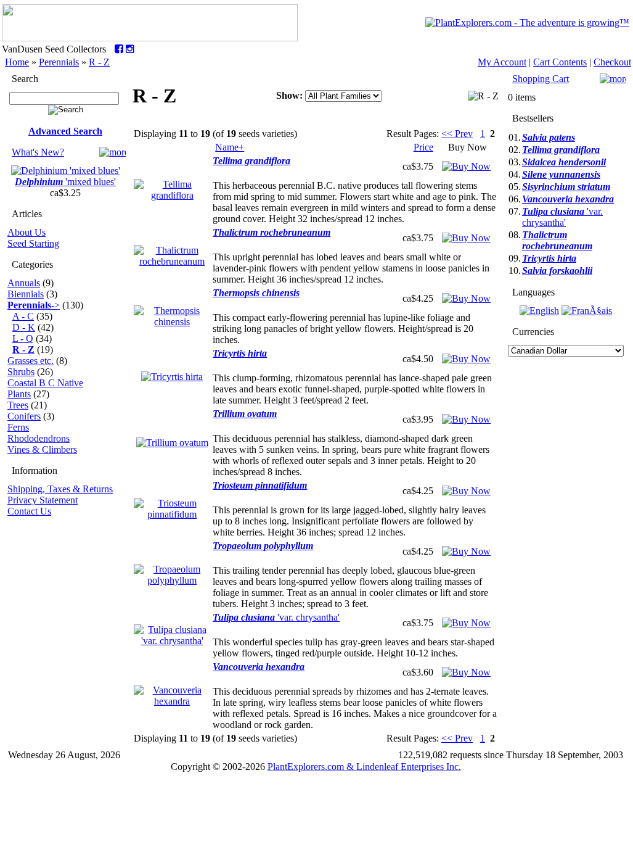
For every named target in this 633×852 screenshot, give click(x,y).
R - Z (99, 62)
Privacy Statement (42, 500)
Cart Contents (560, 62)
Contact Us (29, 511)
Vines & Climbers (42, 449)
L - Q (22, 338)
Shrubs (21, 371)
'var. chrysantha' (276, 617)
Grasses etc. (30, 360)
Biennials (25, 294)
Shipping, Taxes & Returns (60, 489)
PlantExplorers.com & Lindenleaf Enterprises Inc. (364, 766)
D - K (23, 327)
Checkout (612, 62)
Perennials (59, 62)
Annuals (23, 283)
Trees (17, 405)
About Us (26, 232)
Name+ (229, 147)
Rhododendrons (38, 438)
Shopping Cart (540, 78)
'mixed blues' (65, 181)
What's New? (38, 152)
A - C (23, 316)
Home (17, 62)
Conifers (24, 416)
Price (423, 147)
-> (33, 305)
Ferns (18, 427)
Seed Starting (33, 243)
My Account (502, 62)
